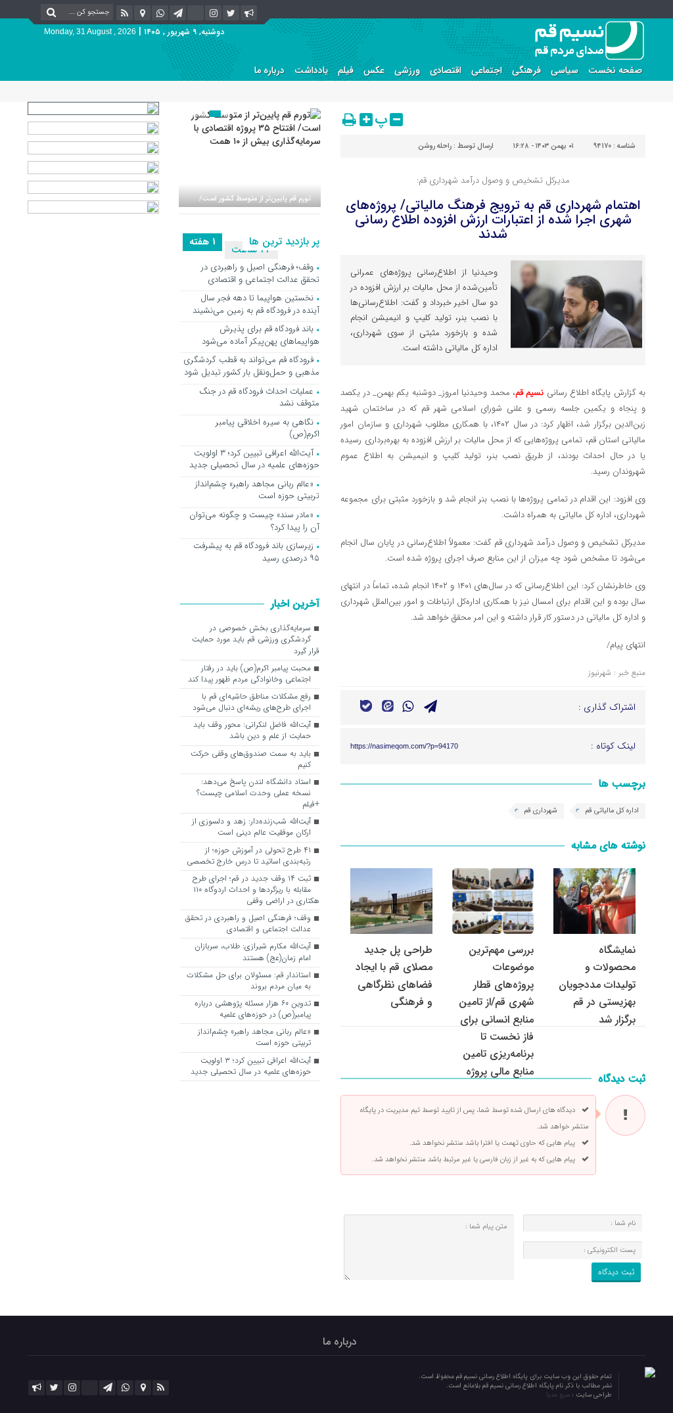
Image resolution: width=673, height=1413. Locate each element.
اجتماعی (486, 70)
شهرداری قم (540, 810)
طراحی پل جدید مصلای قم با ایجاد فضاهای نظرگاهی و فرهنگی (394, 976)
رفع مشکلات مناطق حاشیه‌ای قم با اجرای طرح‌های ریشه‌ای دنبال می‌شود (252, 702)
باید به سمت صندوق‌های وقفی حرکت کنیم (251, 759)
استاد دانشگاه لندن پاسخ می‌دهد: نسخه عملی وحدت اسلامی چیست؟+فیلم (258, 793)
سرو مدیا (559, 1395)
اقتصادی (445, 70)
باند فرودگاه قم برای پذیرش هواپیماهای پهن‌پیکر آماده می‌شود (260, 335)
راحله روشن (435, 146)
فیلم (346, 70)
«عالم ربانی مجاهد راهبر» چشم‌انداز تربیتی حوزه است (257, 490)
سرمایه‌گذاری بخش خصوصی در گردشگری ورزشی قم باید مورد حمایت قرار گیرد (255, 639)
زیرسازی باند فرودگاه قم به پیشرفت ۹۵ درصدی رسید (256, 552)
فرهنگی (526, 70)
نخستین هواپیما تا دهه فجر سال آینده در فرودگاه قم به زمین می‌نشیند (256, 304)
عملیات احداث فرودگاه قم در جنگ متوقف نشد (259, 398)
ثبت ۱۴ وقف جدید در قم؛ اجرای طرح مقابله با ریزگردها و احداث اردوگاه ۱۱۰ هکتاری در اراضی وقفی (256, 890)
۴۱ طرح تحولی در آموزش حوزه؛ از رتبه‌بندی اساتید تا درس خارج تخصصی (249, 856)
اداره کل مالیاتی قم (612, 810)
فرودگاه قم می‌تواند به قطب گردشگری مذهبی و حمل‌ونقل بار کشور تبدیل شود (251, 366)
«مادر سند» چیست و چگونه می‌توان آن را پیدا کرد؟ (254, 521)
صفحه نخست (615, 70)
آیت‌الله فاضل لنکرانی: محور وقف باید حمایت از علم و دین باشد (252, 730)
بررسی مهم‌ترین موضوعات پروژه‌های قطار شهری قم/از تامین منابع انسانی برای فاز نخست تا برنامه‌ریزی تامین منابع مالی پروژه (496, 1011)
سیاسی (564, 70)
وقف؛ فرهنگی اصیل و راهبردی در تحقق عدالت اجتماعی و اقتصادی (260, 274)
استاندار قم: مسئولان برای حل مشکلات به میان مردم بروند (249, 980)
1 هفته (202, 242)
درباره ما (269, 70)
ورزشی (407, 70)
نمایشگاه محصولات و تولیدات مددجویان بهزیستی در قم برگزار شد (597, 985)
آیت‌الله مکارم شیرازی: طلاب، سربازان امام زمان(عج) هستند (253, 951)
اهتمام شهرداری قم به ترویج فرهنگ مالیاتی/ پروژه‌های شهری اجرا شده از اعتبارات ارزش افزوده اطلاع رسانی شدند (493, 219)
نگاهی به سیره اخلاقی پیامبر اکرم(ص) (267, 429)
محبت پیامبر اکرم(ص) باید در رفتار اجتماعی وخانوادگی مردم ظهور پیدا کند (249, 673)
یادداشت (311, 70)
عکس (373, 70)
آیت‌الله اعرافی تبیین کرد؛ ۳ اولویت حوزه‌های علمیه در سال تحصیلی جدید (254, 460)
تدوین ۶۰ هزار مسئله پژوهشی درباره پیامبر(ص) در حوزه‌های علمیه (253, 1009)
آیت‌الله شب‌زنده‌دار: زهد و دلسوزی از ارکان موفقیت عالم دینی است (251, 827)
